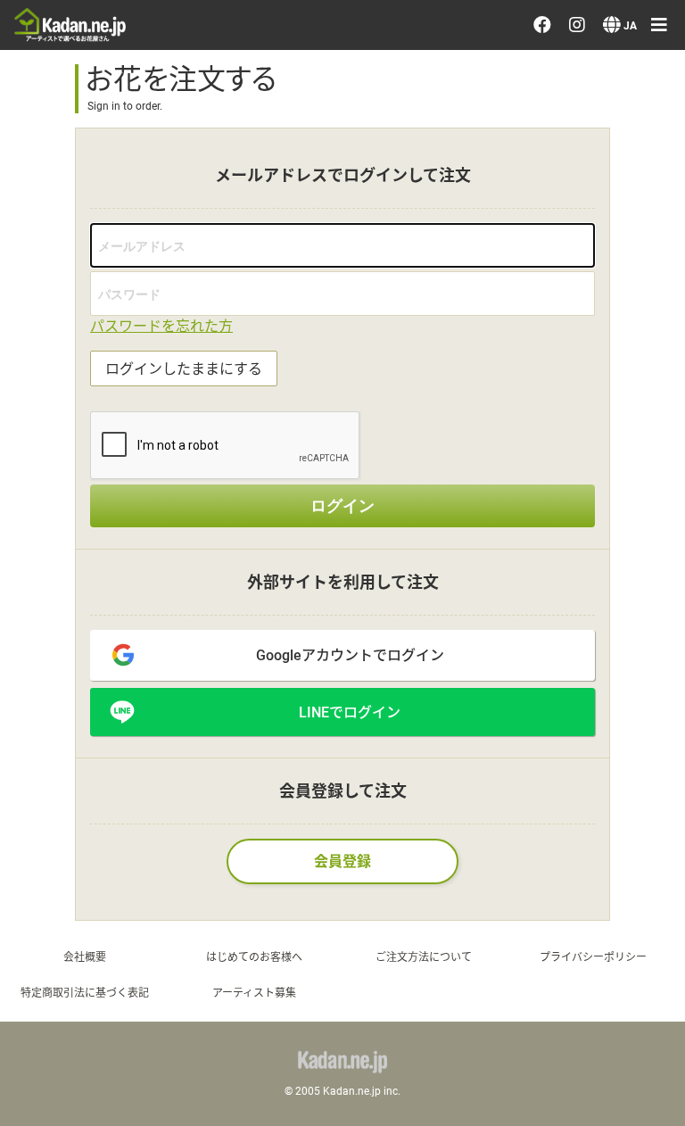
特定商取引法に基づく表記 (85, 992)
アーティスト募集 (254, 992)
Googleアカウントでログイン (350, 654)
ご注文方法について (424, 956)
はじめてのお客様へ (254, 956)
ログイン (342, 506)
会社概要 (84, 956)
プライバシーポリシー (593, 956)
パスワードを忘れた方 (161, 325)
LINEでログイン (349, 711)
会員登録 (342, 860)
